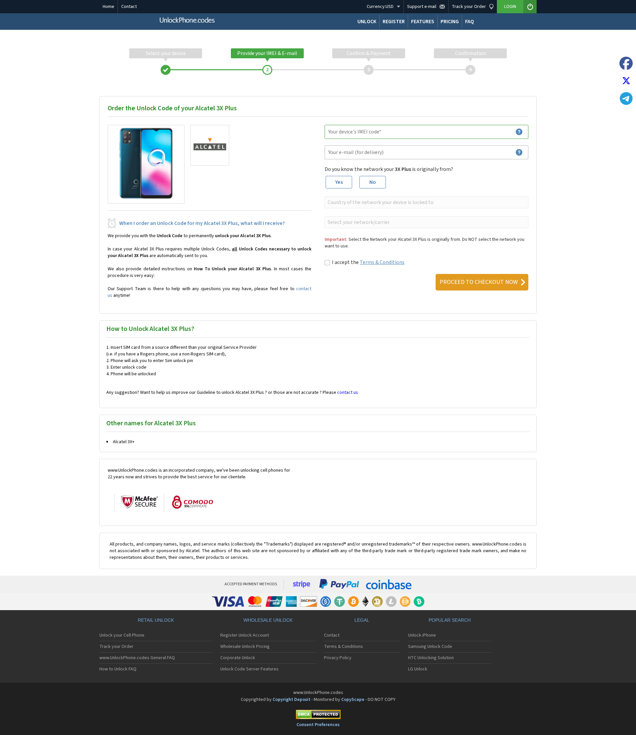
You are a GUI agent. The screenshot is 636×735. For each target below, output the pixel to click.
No (372, 182)
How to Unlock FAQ (117, 669)
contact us (347, 392)
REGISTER (394, 21)
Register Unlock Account (244, 635)
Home (108, 6)
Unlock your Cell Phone (121, 635)
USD (380, 6)
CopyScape (352, 699)
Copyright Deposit (291, 699)
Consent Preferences (318, 724)
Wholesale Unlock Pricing (245, 646)
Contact (129, 6)
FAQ (469, 21)
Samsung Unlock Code (430, 646)
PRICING (450, 21)
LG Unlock (417, 669)
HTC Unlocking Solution (431, 658)
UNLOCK (366, 21)
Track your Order (116, 646)
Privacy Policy (337, 658)
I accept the (368, 262)
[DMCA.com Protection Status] (318, 715)
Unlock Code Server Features (249, 669)
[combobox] (426, 202)
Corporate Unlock (237, 658)
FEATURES (422, 21)
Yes (339, 182)
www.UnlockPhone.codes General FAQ (137, 658)
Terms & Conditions (382, 262)
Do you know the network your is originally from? (389, 169)
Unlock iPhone (422, 635)
